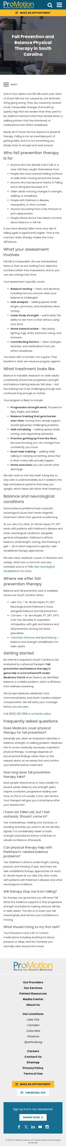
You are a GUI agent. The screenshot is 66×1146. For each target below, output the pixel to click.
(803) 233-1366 (18, 714)
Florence (29, 637)
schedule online (41, 714)
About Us (33, 1005)
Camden (16, 615)
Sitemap (33, 1062)
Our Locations (33, 1014)
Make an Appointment (34, 13)
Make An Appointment (34, 1084)
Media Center (33, 999)
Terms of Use (33, 1074)
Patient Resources (33, 994)
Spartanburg (48, 637)
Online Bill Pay (34, 1092)
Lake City (17, 524)
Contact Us (33, 1057)
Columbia (17, 637)
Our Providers (33, 982)
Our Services (33, 988)
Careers (33, 1051)
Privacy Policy (33, 1068)
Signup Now (32, 1117)
